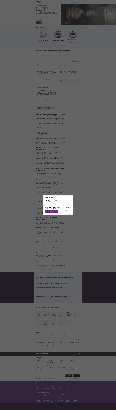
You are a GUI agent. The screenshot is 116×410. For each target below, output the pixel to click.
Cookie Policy (54, 208)
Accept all (47, 211)
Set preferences (62, 211)
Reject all (54, 211)
